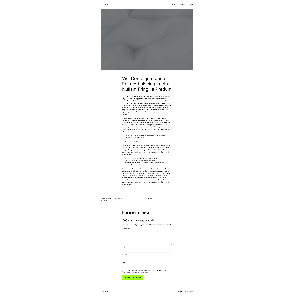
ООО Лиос (104, 4)
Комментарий (127, 228)
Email (124, 255)
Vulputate (120, 198)
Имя (124, 247)
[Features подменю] (185, 4)
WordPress (189, 291)
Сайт (123, 262)
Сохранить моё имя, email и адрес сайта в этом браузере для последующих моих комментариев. (145, 272)
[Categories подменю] (177, 4)
